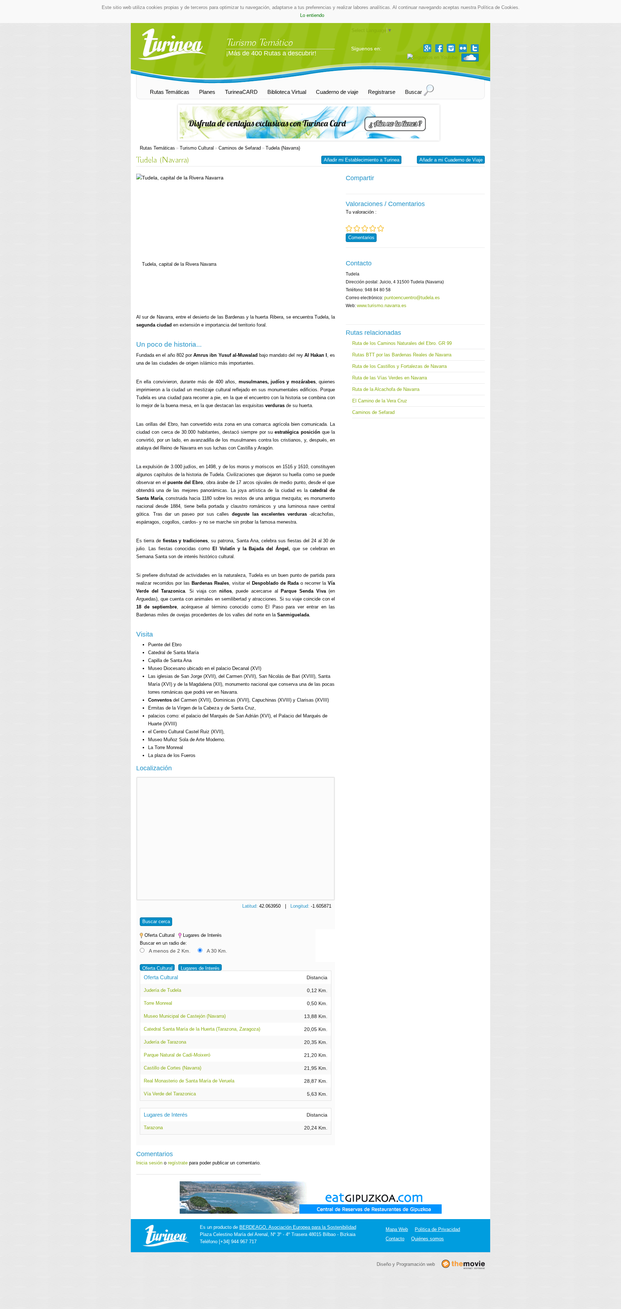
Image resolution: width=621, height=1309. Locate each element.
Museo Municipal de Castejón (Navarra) (185, 1016)
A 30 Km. (217, 951)
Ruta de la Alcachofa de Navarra (385, 389)
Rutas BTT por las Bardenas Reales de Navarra (401, 354)
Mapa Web (397, 1229)
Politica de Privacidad (437, 1229)
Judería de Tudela (162, 990)
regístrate (178, 1163)
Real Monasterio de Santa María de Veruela (189, 1081)
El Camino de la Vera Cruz (379, 400)
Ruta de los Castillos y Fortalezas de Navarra (399, 366)
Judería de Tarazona (165, 1042)
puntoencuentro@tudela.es (412, 297)
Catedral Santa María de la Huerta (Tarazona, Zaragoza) (202, 1029)
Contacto (395, 1238)
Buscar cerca (156, 921)
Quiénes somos (427, 1238)
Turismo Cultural (197, 148)
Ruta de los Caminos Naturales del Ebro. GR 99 (402, 343)
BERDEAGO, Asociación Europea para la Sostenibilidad (297, 1227)
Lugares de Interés (200, 968)
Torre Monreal (158, 1003)
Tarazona (153, 1127)
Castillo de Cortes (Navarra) (172, 1068)
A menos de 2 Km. (169, 951)
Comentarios (361, 237)
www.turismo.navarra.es (381, 305)
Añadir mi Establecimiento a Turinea (361, 160)
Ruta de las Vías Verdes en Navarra (389, 377)
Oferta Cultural (157, 968)
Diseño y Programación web (406, 1264)
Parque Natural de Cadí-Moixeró (177, 1055)
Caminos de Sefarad (239, 148)
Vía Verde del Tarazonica (170, 1093)
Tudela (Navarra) (283, 148)
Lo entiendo (312, 15)
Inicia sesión (149, 1163)
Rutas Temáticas (157, 148)
